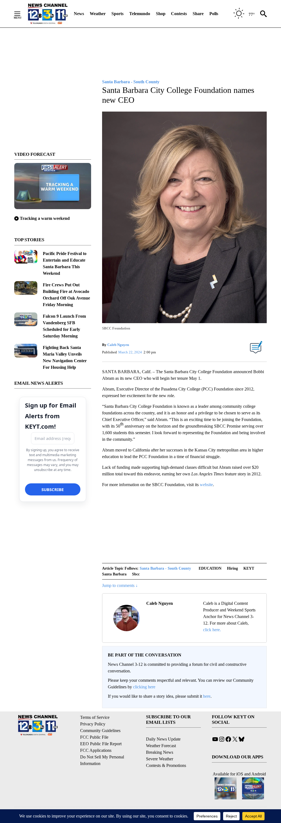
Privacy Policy (92, 724)
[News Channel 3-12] (47, 14)
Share (198, 13)
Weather (98, 13)
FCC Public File (94, 737)
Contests (179, 13)
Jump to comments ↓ (120, 585)
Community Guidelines (100, 730)
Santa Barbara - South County (165, 568)
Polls (213, 13)
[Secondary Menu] (21, 14)
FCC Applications (95, 750)
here (206, 696)
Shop (160, 13)
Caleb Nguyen (118, 345)
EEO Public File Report (101, 743)
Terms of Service (94, 717)
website (206, 484)
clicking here (144, 687)
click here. (212, 629)
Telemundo (139, 13)
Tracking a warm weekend (45, 218)
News (79, 13)
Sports (117, 13)
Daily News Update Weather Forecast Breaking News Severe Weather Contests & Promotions (166, 752)
